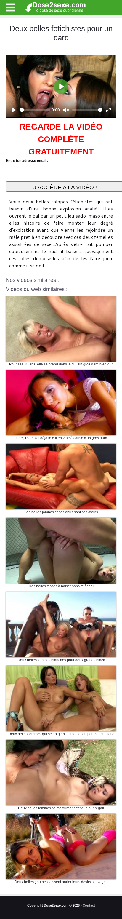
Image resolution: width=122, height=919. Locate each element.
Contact (89, 905)
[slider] (35, 110)
